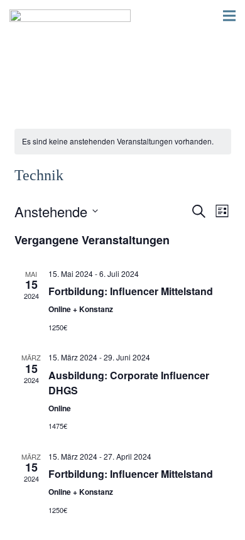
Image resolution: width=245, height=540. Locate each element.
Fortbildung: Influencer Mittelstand (130, 291)
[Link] (70, 15)
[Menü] (229, 15)
